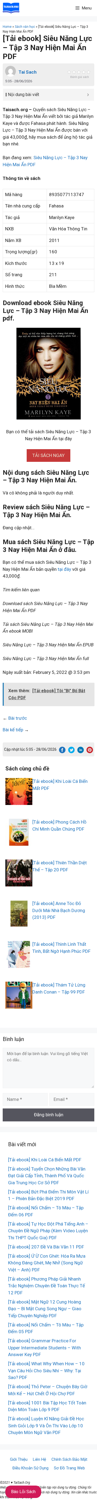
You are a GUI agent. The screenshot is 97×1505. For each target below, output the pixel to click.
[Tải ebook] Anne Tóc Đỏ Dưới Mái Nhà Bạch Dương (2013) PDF (58, 910)
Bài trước (17, 718)
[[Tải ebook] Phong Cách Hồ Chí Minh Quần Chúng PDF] (18, 842)
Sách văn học (25, 27)
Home (7, 27)
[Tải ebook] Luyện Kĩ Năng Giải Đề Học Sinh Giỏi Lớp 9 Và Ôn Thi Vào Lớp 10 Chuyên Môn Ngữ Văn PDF (46, 1425)
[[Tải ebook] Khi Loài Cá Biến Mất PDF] (18, 801)
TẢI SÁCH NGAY (48, 455)
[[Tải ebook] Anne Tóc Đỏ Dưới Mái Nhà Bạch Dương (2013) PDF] (18, 923)
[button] (48, 455)
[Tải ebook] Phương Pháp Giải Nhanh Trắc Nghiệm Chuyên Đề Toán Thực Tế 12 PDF (46, 1285)
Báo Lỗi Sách (23, 1491)
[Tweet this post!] (71, 751)
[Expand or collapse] (88, 94)
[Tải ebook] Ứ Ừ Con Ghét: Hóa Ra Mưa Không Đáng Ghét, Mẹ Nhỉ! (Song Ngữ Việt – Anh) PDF (46, 1262)
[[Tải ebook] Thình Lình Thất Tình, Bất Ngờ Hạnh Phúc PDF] (18, 964)
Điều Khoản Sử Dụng (30, 1468)
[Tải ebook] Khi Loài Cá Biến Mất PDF (44, 1159)
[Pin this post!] (89, 751)
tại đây (64, 569)
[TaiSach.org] (11, 8)
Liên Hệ (39, 1459)
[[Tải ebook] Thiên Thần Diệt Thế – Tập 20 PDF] (18, 883)
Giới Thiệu (18, 1459)
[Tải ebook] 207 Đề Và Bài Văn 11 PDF (46, 1247)
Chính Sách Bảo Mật (69, 1459)
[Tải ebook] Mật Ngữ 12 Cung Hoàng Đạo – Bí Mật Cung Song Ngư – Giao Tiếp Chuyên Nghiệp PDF (44, 1308)
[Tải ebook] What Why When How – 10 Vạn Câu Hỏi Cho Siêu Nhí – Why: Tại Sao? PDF (46, 1370)
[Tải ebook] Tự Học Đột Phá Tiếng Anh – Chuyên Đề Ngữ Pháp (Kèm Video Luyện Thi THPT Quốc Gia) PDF (48, 1230)
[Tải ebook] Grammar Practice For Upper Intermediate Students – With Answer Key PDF (44, 1347)
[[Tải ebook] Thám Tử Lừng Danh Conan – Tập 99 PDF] (18, 1005)
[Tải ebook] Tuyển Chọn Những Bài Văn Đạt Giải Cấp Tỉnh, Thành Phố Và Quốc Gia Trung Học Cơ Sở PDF (46, 1175)
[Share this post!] (62, 751)
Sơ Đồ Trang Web (69, 1468)
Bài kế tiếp (13, 729)
